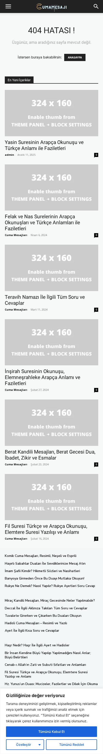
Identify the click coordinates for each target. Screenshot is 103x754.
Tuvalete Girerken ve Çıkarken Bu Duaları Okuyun (43, 615)
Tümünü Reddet (71, 744)
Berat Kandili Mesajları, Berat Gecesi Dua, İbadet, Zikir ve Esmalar (50, 455)
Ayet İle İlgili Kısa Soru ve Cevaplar (32, 630)
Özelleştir (23, 744)
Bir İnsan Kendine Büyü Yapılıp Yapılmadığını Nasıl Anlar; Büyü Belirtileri (48, 655)
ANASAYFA (75, 57)
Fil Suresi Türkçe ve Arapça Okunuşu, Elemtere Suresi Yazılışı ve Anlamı (46, 529)
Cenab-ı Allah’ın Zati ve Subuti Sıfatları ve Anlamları (45, 664)
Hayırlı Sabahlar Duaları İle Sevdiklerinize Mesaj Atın (45, 563)
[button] (96, 6)
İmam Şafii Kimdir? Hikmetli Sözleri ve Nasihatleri (42, 571)
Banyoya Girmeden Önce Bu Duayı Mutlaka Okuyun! (44, 578)
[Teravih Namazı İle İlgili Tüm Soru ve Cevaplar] (51, 268)
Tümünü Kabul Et (51, 731)
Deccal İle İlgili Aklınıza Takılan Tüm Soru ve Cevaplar (46, 608)
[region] (51, 721)
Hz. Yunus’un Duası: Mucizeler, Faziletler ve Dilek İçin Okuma (51, 684)
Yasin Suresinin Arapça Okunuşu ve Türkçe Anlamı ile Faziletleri (44, 145)
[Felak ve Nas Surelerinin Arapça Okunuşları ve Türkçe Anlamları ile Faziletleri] (51, 187)
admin (9, 154)
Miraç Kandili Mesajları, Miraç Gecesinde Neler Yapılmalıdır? (50, 600)
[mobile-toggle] (8, 6)
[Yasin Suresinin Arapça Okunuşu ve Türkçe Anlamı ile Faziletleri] (51, 113)
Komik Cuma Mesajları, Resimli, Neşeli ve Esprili (40, 556)
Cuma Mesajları (16, 235)
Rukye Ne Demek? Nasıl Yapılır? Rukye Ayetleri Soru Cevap (50, 586)
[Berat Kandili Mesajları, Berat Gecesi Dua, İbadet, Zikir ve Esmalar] (51, 422)
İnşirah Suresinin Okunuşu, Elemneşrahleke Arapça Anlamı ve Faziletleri (42, 377)
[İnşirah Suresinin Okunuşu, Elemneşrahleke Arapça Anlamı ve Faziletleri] (51, 342)
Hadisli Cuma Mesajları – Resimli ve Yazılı (36, 623)
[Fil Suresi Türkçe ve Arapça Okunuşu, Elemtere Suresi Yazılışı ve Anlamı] (51, 497)
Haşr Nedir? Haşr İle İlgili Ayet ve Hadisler (37, 645)
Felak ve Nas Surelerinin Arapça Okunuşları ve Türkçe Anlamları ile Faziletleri (42, 222)
